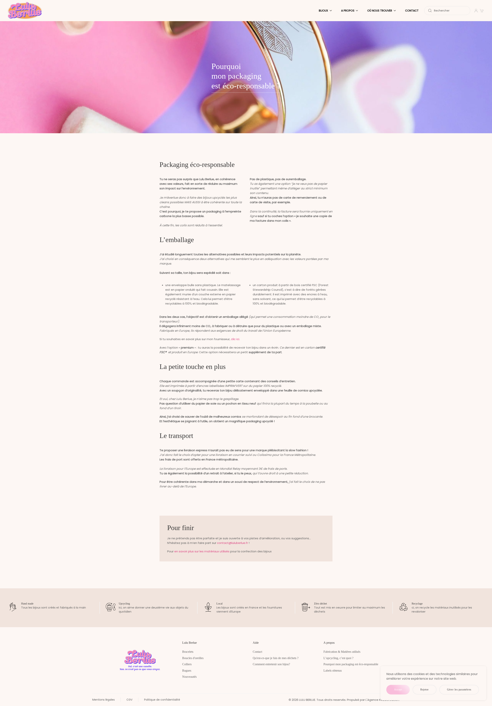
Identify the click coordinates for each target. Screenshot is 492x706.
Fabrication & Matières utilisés (341, 651)
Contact (412, 10)
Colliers (187, 664)
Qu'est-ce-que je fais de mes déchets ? (275, 658)
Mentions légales (103, 700)
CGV (129, 700)
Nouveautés (189, 676)
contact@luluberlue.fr (232, 543)
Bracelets (187, 651)
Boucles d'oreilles (193, 658)
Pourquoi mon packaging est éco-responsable (350, 664)
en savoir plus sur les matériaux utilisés (201, 551)
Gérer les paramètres (459, 689)
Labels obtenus (332, 670)
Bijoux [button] (323, 10)
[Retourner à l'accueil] (25, 10)
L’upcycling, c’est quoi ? (338, 658)
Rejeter (424, 689)
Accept (398, 689)
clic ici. (235, 339)
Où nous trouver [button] (379, 10)
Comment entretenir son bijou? (271, 664)
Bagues (186, 670)
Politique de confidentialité (162, 700)
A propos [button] (347, 10)
